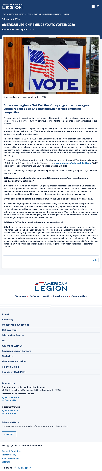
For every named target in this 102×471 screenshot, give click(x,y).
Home (4, 14)
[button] (93, 6)
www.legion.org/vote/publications (72, 163)
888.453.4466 (12, 397)
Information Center (16, 14)
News (29, 14)
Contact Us (10, 400)
